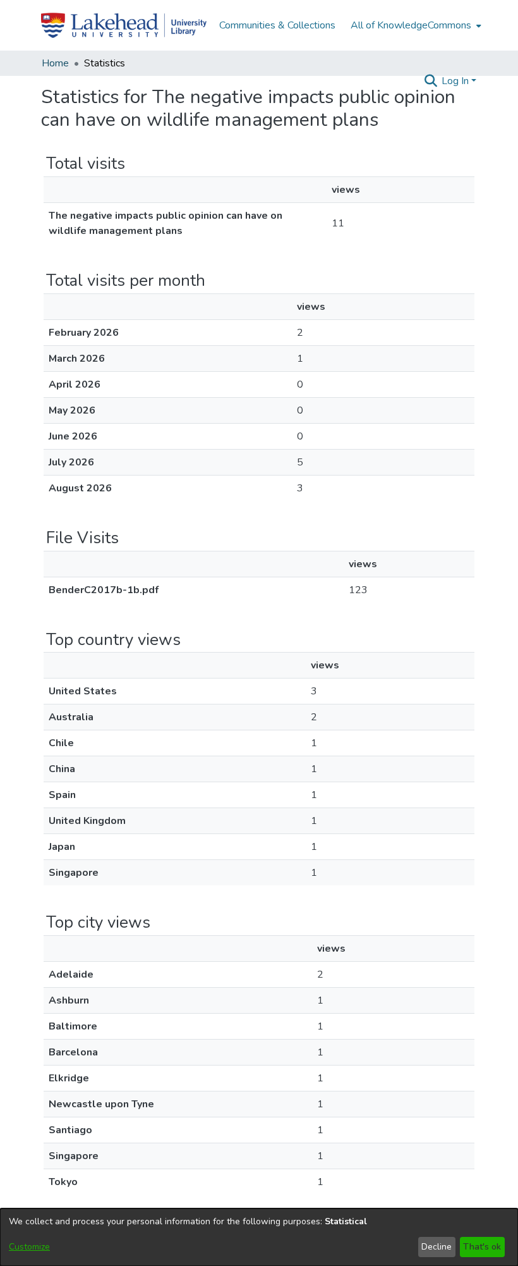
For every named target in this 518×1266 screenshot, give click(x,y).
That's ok (482, 1247)
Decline (436, 1247)
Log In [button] (456, 81)
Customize (29, 1247)
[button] (430, 81)
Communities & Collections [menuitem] (277, 25)
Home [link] (55, 63)
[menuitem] (414, 25)
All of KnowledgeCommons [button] (411, 25)
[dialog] (259, 1237)
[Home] (124, 25)
